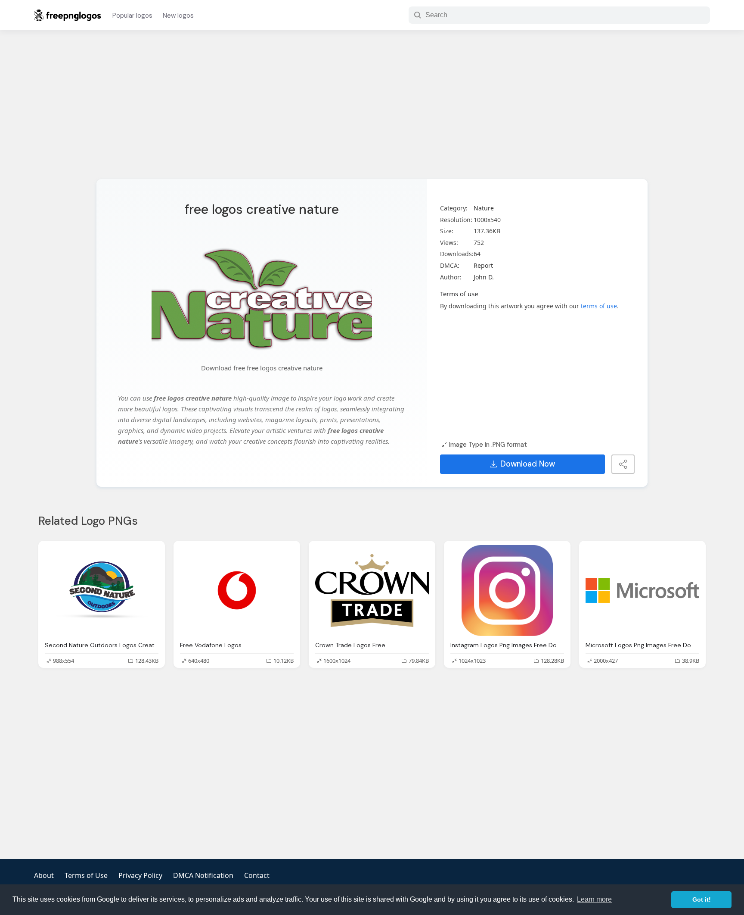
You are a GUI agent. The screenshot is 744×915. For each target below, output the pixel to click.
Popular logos (132, 15)
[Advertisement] (372, 110)
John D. (484, 277)
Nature (484, 208)
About (44, 875)
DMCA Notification (203, 875)
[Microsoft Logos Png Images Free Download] (642, 590)
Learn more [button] (594, 899)
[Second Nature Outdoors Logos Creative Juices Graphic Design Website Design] (101, 590)
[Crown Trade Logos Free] (372, 590)
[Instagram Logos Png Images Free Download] (507, 590)
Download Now (527, 464)
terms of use (599, 306)
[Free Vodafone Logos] (237, 590)
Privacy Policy (140, 875)
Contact (257, 875)
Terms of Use (86, 875)
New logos (178, 15)
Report (483, 265)
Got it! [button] (701, 899)
